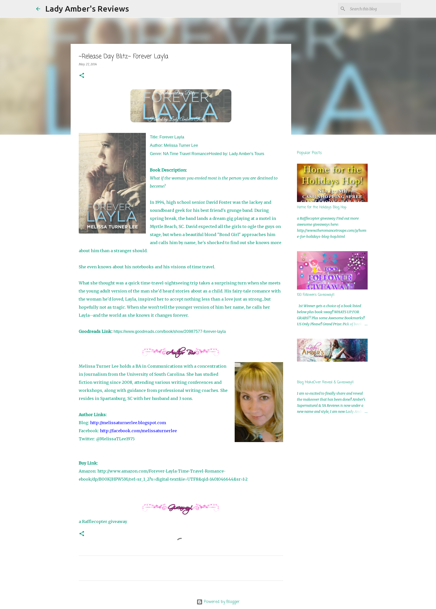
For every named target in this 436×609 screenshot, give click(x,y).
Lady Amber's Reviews (87, 8)
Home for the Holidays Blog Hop (321, 207)
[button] (82, 75)
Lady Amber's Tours (246, 154)
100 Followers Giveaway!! (316, 295)
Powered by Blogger (221, 602)
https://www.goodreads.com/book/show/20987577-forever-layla (170, 331)
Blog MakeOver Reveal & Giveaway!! (325, 382)
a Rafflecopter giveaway (103, 521)
